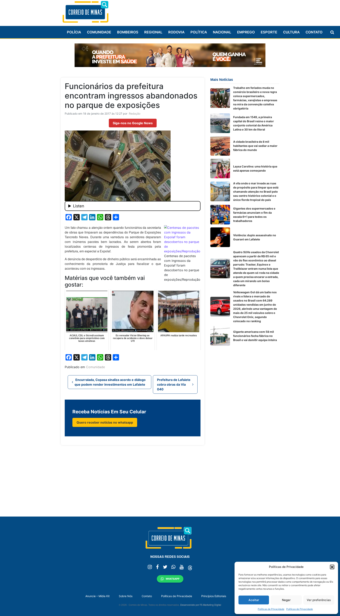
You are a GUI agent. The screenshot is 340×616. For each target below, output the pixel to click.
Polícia (74, 32)
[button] (332, 567)
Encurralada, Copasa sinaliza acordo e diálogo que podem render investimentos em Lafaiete (110, 382)
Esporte (269, 32)
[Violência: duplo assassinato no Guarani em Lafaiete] (220, 237)
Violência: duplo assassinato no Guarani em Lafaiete (254, 237)
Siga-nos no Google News (133, 123)
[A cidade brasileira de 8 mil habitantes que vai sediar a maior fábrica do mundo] (220, 146)
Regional (153, 32)
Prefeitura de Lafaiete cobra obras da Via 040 (173, 384)
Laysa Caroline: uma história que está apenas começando (255, 168)
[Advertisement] (207, 11)
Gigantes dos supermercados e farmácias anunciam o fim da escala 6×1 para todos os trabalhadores (254, 214)
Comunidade (99, 32)
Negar (286, 600)
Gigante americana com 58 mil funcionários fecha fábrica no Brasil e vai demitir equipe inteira (255, 336)
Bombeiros (127, 32)
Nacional (222, 32)
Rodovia (176, 32)
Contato (314, 32)
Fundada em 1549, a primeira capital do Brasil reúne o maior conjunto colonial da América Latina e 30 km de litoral (253, 123)
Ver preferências (319, 600)
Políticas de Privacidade (271, 609)
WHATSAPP (172, 578)
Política (198, 32)
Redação (134, 113)
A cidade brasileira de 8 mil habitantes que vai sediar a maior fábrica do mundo (255, 146)
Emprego (246, 32)
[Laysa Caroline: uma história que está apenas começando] (220, 168)
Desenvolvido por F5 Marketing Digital (200, 604)
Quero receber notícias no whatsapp (105, 422)
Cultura (291, 32)
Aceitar (254, 600)
